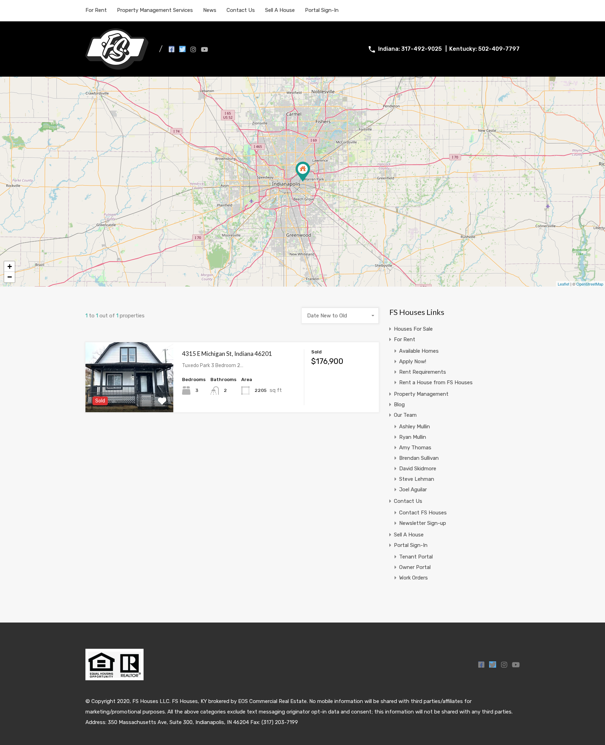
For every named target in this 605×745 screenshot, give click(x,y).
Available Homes (419, 351)
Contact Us (241, 10)
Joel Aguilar (413, 489)
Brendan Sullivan (419, 458)
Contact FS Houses (423, 512)
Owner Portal (415, 567)
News (209, 10)
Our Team (405, 415)
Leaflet (563, 284)
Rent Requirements (422, 372)
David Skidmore (417, 468)
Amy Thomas (415, 447)
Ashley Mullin (414, 426)
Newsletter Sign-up (422, 523)
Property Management (421, 394)
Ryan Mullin (412, 437)
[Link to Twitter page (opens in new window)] (182, 49)
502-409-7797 (499, 48)
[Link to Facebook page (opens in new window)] (171, 49)
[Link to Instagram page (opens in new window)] (193, 49)
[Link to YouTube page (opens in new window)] (204, 49)
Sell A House (280, 10)
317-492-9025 (421, 48)
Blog (399, 404)
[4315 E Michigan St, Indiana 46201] (302, 172)
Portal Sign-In (322, 10)
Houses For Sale (413, 329)
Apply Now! (412, 361)
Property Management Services (155, 10)
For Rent (96, 10)
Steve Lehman (416, 479)
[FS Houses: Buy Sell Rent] (116, 66)
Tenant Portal (416, 557)
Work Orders (413, 578)
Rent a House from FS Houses (436, 382)
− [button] (9, 277)
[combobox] (340, 316)
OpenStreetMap (589, 284)
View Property (129, 398)
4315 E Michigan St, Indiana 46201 (227, 353)
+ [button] (9, 266)
